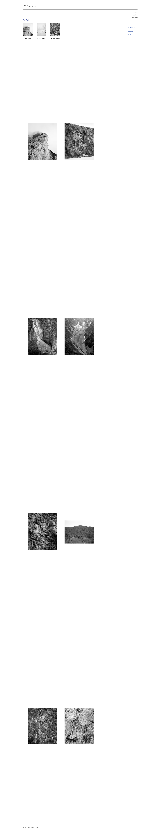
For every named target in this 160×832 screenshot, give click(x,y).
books (135, 12)
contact (135, 18)
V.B (26, 6)
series (135, 15)
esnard (32, 6)
